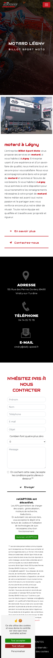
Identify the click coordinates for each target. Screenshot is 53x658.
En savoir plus (24, 231)
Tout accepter (18, 640)
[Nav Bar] (46, 4)
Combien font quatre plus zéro (26, 436)
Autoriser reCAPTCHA (26, 537)
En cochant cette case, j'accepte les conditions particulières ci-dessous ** (27, 475)
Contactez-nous (26, 242)
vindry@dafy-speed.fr (26, 347)
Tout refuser (18, 646)
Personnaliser (18, 651)
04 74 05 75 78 (26, 320)
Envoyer (29, 487)
